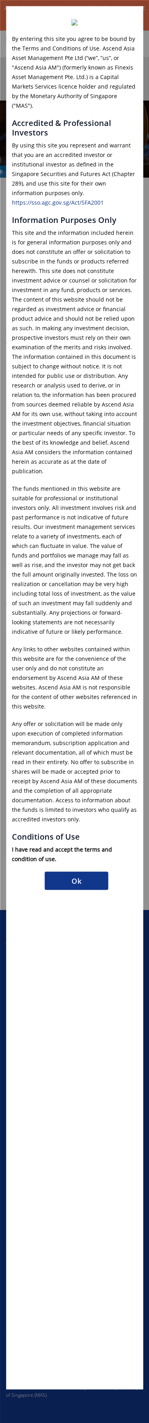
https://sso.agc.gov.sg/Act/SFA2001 (58, 202)
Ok (76, 880)
